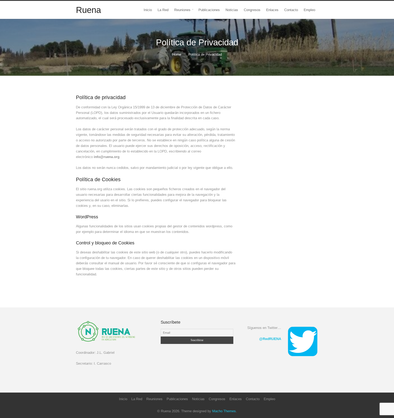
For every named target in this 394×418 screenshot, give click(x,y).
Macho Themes (224, 411)
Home (176, 54)
